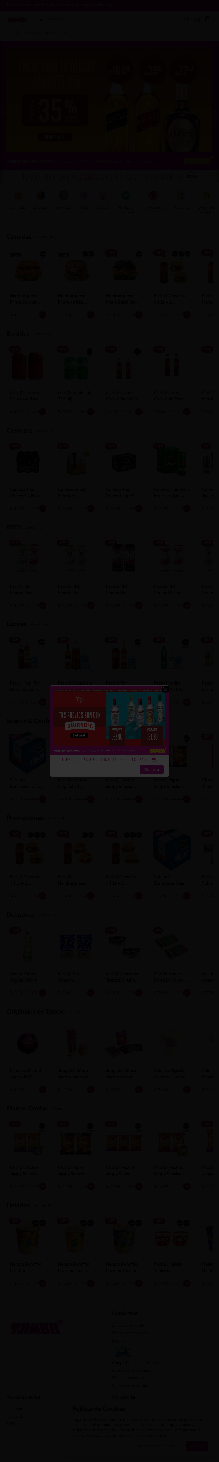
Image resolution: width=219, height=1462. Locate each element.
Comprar (151, 770)
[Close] (165, 689)
